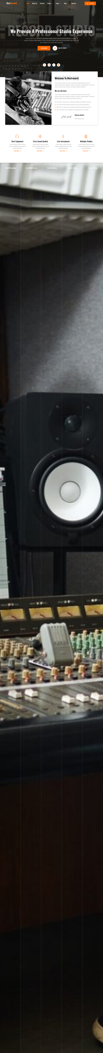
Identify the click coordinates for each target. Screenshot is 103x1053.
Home (27, 3)
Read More (16, 151)
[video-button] (55, 48)
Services (42, 3)
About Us (34, 3)
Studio (49, 3)
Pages (57, 3)
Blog (65, 3)
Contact (74, 3)
